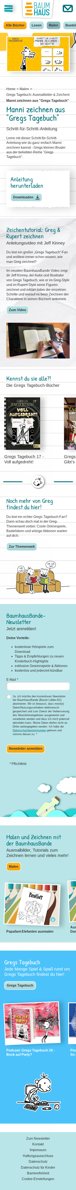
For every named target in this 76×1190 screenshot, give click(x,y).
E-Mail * (12, 679)
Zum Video (17, 310)
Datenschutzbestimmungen (29, 730)
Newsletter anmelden (25, 748)
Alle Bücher (15, 25)
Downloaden (23, 197)
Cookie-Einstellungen (38, 1179)
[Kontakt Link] (68, 8)
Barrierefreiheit (38, 1173)
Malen (53, 25)
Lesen (37, 25)
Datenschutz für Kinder (38, 1167)
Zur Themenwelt (22, 546)
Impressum (38, 1150)
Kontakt (38, 1144)
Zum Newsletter (38, 1138)
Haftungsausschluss (38, 1156)
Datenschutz (38, 1161)
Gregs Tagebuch (20, 985)
